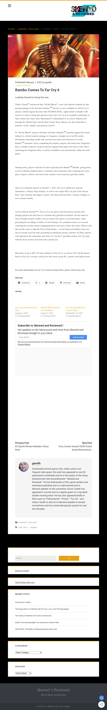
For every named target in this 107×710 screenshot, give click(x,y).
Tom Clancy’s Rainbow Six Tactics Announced (33, 616)
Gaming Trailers (28, 29)
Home (11, 29)
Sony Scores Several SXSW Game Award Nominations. (75, 448)
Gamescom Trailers (23, 602)
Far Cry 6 (23, 527)
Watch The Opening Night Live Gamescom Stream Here (37, 622)
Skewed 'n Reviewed (53, 690)
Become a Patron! (22, 571)
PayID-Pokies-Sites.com (24, 582)
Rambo (33, 527)
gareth (48, 82)
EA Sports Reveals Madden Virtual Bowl (32, 448)
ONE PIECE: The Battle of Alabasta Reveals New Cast (36, 629)
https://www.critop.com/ (53, 706)
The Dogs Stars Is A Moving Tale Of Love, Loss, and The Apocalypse (42, 609)
